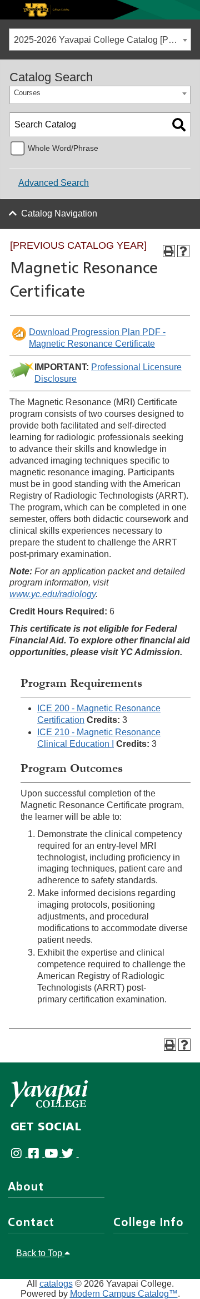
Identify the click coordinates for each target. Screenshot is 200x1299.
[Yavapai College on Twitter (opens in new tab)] (70, 1153)
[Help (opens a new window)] (183, 251)
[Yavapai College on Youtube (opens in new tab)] (53, 1153)
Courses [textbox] (27, 92)
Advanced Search (53, 183)
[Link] (100, 9)
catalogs (56, 1283)
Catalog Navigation (59, 213)
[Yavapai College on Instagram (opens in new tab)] (19, 1153)
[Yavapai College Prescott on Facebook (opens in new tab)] (36, 1153)
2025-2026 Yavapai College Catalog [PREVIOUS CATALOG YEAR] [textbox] (102, 40)
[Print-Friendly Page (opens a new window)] (169, 251)
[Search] (179, 124)
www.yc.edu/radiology (52, 594)
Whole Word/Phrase (63, 148)
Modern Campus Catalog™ (124, 1293)
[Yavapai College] (49, 1094)
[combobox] (100, 39)
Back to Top (40, 1253)
